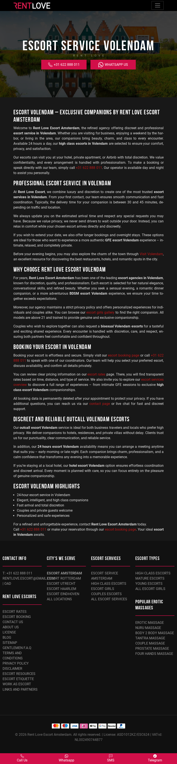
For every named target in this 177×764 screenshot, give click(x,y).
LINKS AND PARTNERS (20, 689)
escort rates (96, 374)
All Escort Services (109, 599)
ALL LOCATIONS (59, 599)
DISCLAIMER (12, 669)
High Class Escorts (108, 584)
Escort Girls (102, 589)
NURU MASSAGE (148, 628)
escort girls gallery (100, 312)
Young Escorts (149, 584)
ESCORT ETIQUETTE (18, 679)
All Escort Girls (150, 589)
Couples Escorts (106, 594)
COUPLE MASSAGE (150, 643)
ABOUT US (11, 627)
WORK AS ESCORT (17, 684)
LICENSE (9, 632)
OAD (7, 584)
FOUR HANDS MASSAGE (154, 654)
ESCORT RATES (15, 612)
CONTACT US (13, 622)
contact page (99, 404)
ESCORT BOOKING (17, 617)
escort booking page (123, 355)
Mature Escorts (149, 578)
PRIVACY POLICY (16, 663)
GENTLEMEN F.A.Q (17, 648)
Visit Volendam (151, 254)
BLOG (7, 637)
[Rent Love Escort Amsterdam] (31, 5)
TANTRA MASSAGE (150, 638)
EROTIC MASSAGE (149, 623)
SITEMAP (10, 643)
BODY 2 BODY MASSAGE (154, 633)
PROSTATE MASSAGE (152, 648)
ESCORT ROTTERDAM (64, 578)
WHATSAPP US (116, 65)
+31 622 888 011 (66, 65)
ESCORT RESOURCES (19, 674)
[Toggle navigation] (158, 5)
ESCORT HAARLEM (61, 589)
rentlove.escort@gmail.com (29, 578)
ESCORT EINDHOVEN (63, 594)
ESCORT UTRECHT (61, 584)
